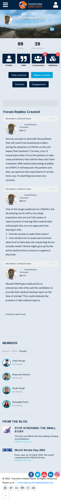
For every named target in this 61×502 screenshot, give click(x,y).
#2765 (52, 189)
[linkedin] (16, 487)
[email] (33, 487)
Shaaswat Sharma (21, 374)
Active (14, 351)
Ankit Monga (18, 360)
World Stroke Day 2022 (30, 450)
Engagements (39, 84)
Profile (9, 65)
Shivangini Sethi (20, 402)
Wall (24, 65)
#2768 (52, 118)
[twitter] (10, 487)
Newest (6, 351)
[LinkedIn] (52, 29)
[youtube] (22, 487)
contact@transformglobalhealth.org (35, 482)
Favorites (19, 84)
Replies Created (42, 75)
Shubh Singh (18, 388)
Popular (23, 351)
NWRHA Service (23, 441)
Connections (38, 60)
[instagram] (27, 487)
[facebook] (5, 487)
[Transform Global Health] (30, 4)
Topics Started (18, 75)
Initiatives (53, 60)
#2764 (52, 263)
